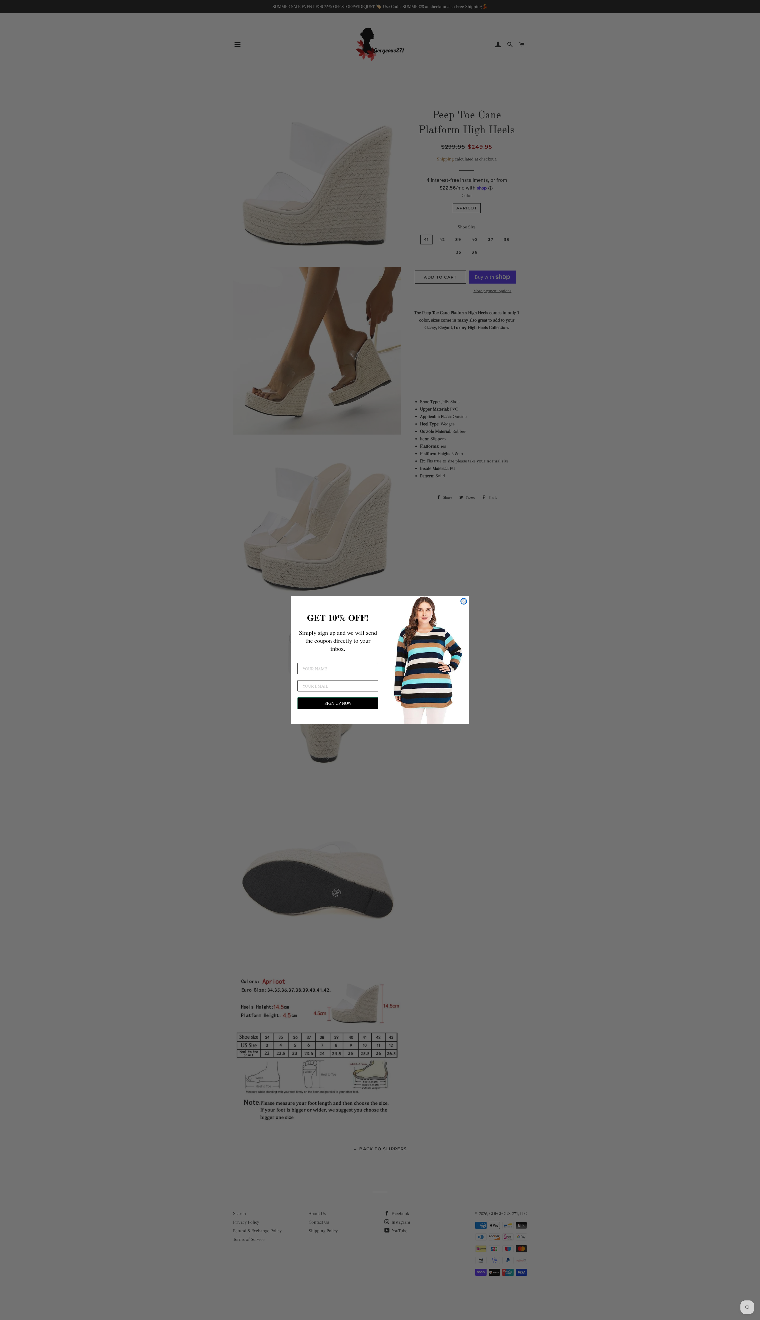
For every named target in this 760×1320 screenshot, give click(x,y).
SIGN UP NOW (338, 703)
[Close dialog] (464, 601)
